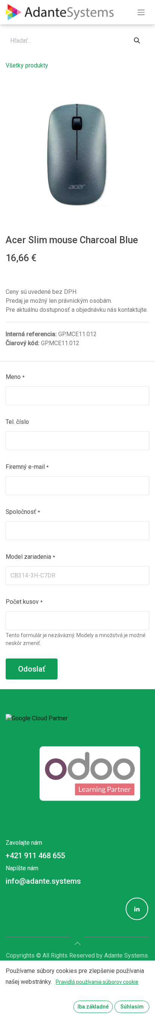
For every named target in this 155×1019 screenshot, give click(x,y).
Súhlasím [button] (132, 1007)
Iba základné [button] (93, 1007)
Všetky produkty (27, 65)
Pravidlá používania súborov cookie (97, 982)
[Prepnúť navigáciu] (141, 12)
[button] (77, 943)
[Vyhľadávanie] (137, 41)
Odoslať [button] (31, 668)
